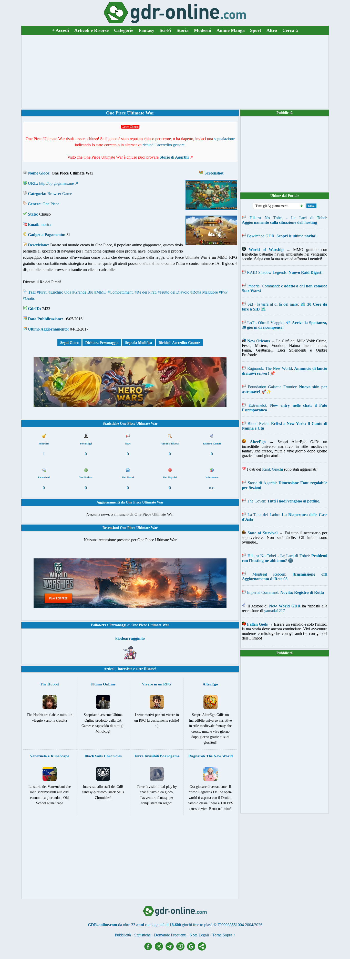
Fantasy (146, 30)
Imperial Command (263, 286)
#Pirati (42, 292)
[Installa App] (181, 949)
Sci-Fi (165, 30)
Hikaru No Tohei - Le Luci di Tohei (288, 218)
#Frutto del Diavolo (173, 292)
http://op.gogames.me (56, 183)
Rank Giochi (272, 469)
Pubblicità (284, 113)
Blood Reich (258, 423)
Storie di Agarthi (262, 483)
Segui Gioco (69, 343)
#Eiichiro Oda (59, 292)
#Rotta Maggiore (204, 292)
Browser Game (59, 193)
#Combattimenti (120, 292)
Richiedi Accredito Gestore (179, 343)
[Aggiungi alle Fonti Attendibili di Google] (192, 949)
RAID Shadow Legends (266, 272)
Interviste (125, 669)
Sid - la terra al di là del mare (273, 304)
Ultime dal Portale (284, 196)
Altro (271, 30)
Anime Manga (231, 30)
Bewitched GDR (260, 236)
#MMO (100, 292)
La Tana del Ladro (263, 514)
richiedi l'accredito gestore (163, 145)
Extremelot (257, 405)
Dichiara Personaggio (101, 343)
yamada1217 (274, 610)
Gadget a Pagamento (46, 235)
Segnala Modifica (138, 343)
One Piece (51, 204)
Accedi (60, 30)
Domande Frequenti (170, 935)
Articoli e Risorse (91, 30)
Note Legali (199, 935)
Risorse (149, 669)
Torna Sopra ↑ (223, 935)
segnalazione (224, 139)
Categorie (123, 30)
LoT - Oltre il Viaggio (265, 323)
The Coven (256, 501)
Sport (255, 30)
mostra (45, 224)
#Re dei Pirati (146, 292)
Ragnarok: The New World (269, 368)
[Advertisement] (175, 72)
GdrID (34, 308)
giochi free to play (196, 925)
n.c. (212, 488)
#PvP (223, 292)
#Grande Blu (82, 292)
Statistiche (142, 935)
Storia (183, 30)
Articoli (110, 669)
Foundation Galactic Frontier (272, 387)
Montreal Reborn (268, 574)
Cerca (290, 30)
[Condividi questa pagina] (202, 949)
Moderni (202, 30)
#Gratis (29, 298)
